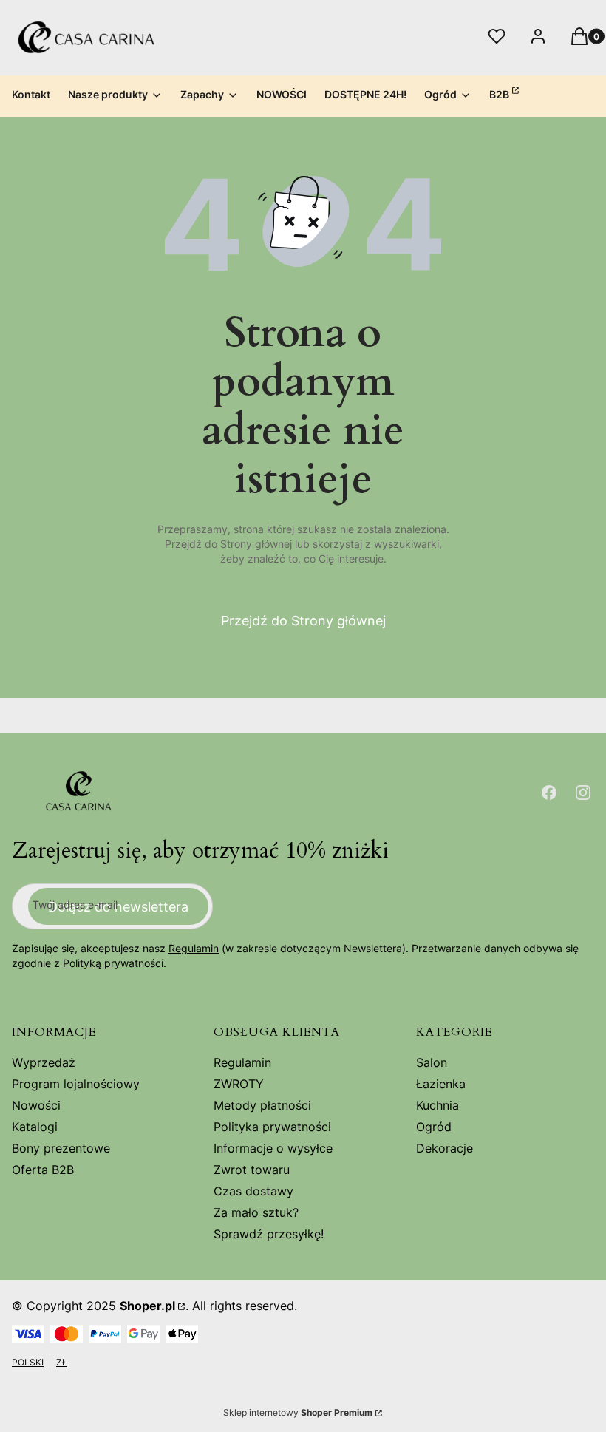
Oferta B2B (43, 1169)
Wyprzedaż (43, 1062)
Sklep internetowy (297, 1412)
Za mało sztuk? (256, 1212)
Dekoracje (444, 1148)
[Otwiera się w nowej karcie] (549, 792)
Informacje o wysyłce (273, 1148)
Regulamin (193, 948)
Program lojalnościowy (76, 1083)
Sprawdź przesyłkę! (269, 1233)
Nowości (36, 1105)
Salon (431, 1062)
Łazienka (441, 1083)
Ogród (434, 1126)
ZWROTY (239, 1083)
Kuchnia (437, 1105)
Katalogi (35, 1126)
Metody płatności (262, 1105)
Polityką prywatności (113, 963)
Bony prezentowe (61, 1148)
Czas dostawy (253, 1191)
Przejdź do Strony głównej (303, 620)
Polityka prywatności (272, 1126)
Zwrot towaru (252, 1169)
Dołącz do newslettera (118, 906)
